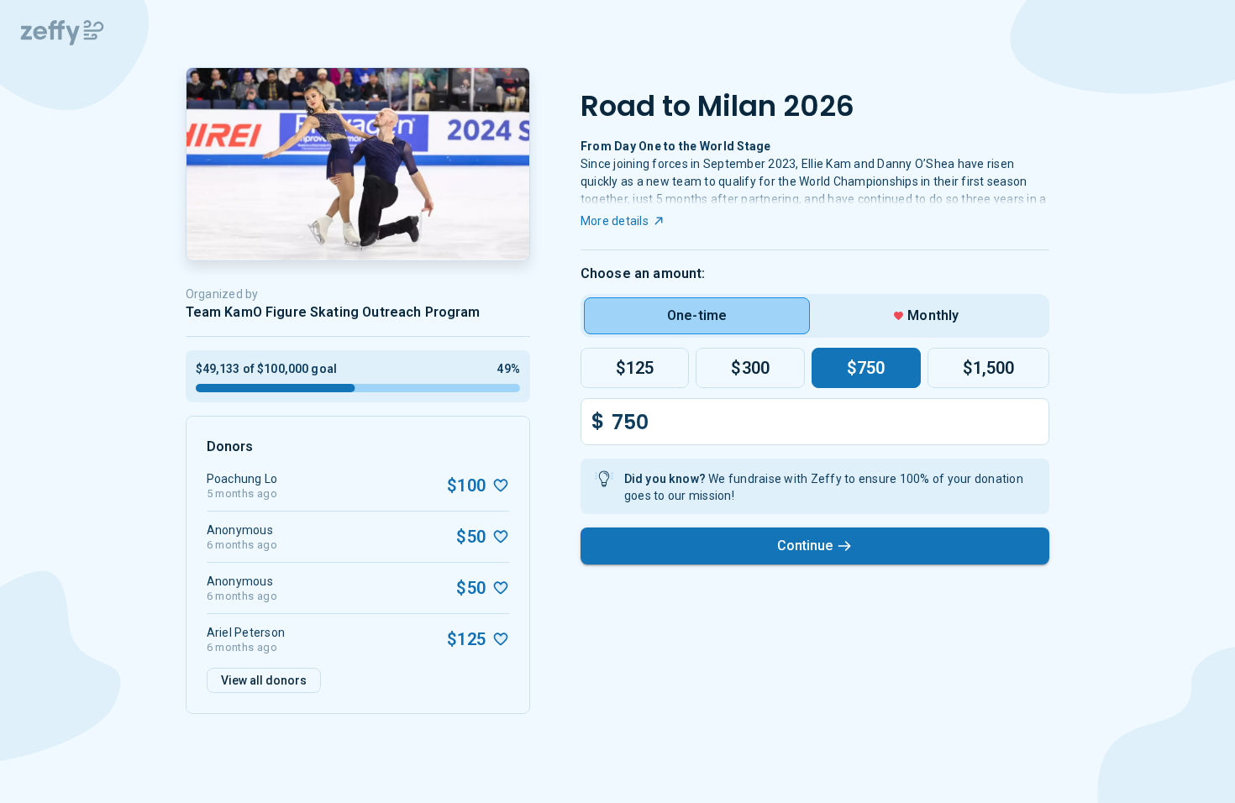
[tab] (697, 315)
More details (615, 221)
